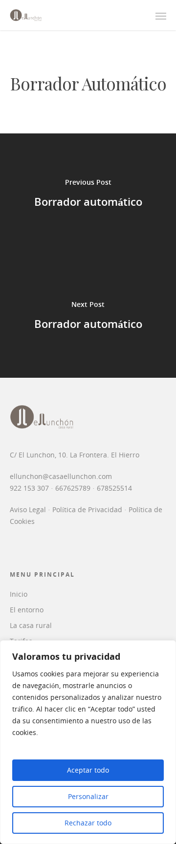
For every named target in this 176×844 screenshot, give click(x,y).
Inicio (18, 594)
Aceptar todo (88, 770)
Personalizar (88, 796)
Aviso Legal (28, 509)
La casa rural (31, 625)
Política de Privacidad (87, 509)
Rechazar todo (88, 822)
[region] (88, 742)
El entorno (27, 609)
